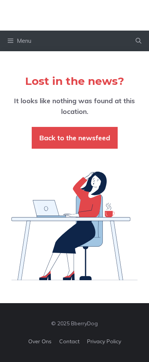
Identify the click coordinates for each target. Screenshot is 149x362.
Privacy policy (104, 341)
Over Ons (40, 341)
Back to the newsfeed (74, 137)
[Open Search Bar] (138, 41)
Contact (69, 341)
